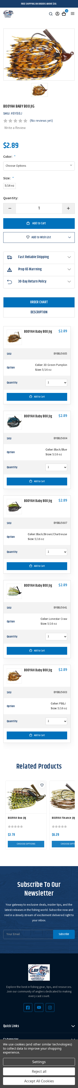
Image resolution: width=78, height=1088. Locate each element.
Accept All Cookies (39, 1081)
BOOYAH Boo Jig (17, 818)
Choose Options (26, 844)
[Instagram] (50, 1007)
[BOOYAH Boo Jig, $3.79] (26, 797)
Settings (39, 1061)
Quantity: (10, 198)
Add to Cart (39, 397)
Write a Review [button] (15, 128)
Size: (8, 179)
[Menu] (72, 13)
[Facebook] (28, 1007)
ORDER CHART (39, 302)
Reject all (39, 1071)
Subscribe (64, 934)
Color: (9, 157)
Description (39, 312)
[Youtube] (39, 1007)
